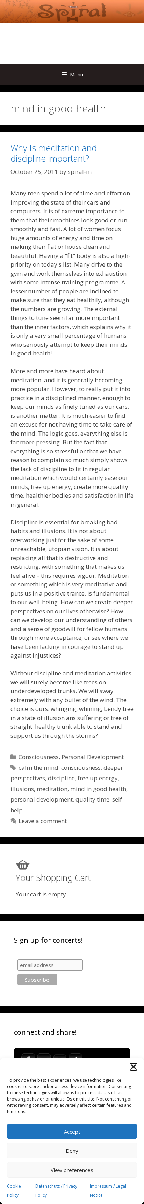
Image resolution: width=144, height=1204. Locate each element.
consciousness (81, 768)
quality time (92, 799)
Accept (72, 1131)
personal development (41, 799)
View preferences (72, 1169)
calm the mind (38, 768)
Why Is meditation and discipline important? (53, 153)
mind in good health (98, 789)
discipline (61, 778)
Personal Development (93, 757)
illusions (22, 789)
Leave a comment (43, 821)
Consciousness (39, 757)
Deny (72, 1150)
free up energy (98, 778)
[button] (133, 1066)
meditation (52, 789)
